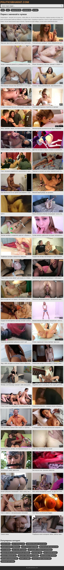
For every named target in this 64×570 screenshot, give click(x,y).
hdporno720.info (16, 10)
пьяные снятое (5, 543)
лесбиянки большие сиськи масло (36, 543)
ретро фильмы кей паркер (48, 555)
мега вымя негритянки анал (9, 558)
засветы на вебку (25, 558)
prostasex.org (27, 10)
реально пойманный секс (8, 555)
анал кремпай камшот (50, 552)
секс (7, 10)
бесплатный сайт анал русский (49, 546)
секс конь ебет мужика (19, 549)
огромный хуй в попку (7, 561)
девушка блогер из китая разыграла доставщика (15, 552)
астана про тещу (37, 552)
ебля (2, 10)
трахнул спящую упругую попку (41, 558)
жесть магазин (5, 549)
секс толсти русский (18, 543)
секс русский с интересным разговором (40, 549)
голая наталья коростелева (30, 546)
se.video (35, 10)
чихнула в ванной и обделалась (10, 546)
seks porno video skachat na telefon (28, 555)
